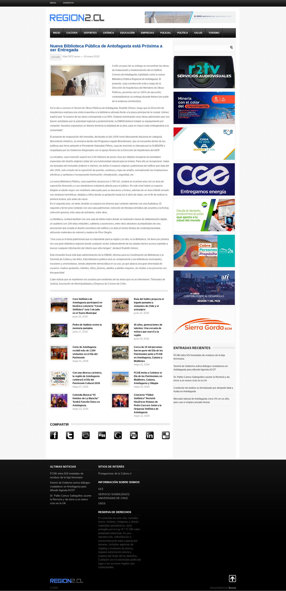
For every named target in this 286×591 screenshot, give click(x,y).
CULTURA (72, 32)
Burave (232, 588)
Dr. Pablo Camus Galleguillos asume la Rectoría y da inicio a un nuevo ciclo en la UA (202, 379)
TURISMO (214, 32)
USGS (101, 503)
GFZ (100, 489)
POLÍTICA (182, 32)
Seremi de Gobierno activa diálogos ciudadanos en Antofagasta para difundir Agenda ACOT (201, 368)
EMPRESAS (147, 32)
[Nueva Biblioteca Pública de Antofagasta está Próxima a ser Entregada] (77, 95)
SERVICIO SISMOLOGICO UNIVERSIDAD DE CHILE (113, 496)
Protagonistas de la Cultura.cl (115, 473)
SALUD (198, 32)
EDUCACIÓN (127, 32)
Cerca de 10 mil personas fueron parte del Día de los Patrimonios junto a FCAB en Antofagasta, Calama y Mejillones (148, 354)
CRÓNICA (108, 32)
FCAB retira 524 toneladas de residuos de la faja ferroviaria (199, 357)
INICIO (56, 32)
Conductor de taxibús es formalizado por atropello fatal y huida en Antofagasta (203, 390)
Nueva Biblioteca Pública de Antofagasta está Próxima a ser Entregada (106, 48)
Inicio (53, 3)
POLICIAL (165, 32)
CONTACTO (68, 3)
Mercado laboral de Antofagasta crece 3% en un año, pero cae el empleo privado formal (202, 400)
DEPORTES (90, 32)
